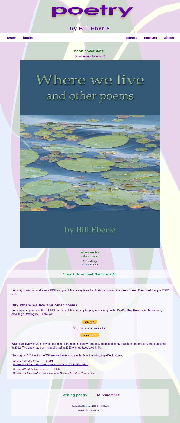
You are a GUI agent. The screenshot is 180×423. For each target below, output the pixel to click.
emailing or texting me (25, 314)
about (169, 38)
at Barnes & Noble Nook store (54, 372)
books (28, 38)
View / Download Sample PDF (90, 274)
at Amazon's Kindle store (50, 364)
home (11, 37)
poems (131, 38)
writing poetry (75, 395)
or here (85, 264)
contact (151, 38)
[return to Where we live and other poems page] (90, 154)
